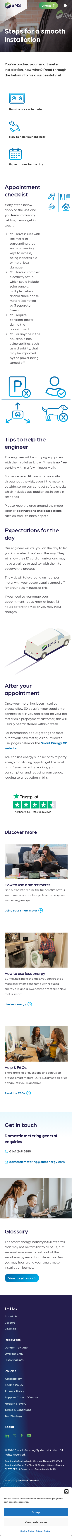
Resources (13, 1339)
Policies (10, 1371)
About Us (11, 1316)
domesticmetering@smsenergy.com (37, 1161)
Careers (10, 1322)
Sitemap (10, 1328)
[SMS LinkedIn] (7, 1435)
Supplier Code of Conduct (22, 1397)
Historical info (14, 1360)
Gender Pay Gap (16, 1347)
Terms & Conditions (18, 1409)
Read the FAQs (15, 1093)
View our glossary (20, 1278)
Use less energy (15, 1004)
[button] (66, 1491)
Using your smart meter (21, 910)
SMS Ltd (11, 1308)
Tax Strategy (14, 1416)
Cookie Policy (27, 1531)
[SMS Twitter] (14, 1435)
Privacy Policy (43, 1531)
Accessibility (13, 1378)
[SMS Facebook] (22, 1435)
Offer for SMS (14, 1353)
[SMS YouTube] (29, 1435)
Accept (36, 1512)
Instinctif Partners (28, 1480)
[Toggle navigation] (66, 5)
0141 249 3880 (20, 1151)
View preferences (36, 1522)
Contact (46, 5)
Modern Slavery (15, 1403)
